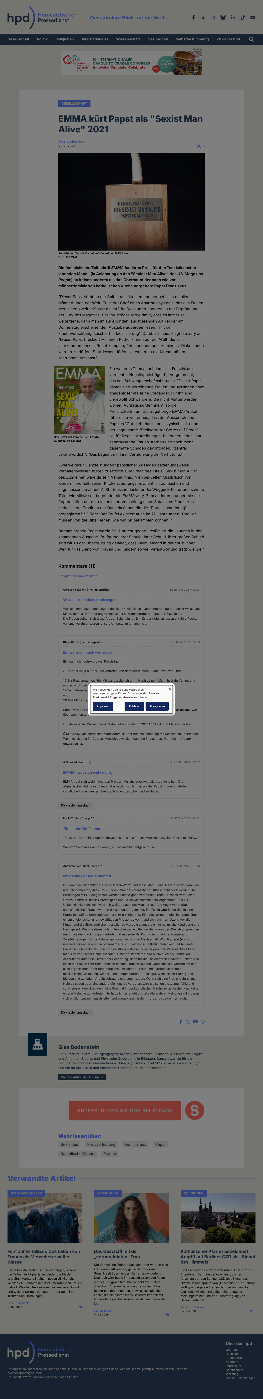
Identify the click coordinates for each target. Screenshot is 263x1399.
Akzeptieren (157, 706)
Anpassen (103, 706)
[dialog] (131, 699)
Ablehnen (134, 706)
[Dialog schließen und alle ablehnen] (170, 687)
